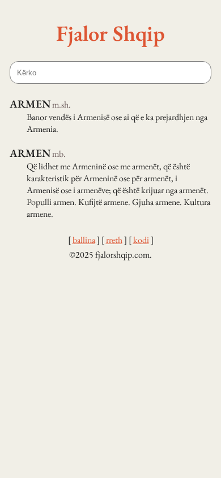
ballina (84, 240)
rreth (114, 240)
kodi (141, 240)
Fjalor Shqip (110, 33)
